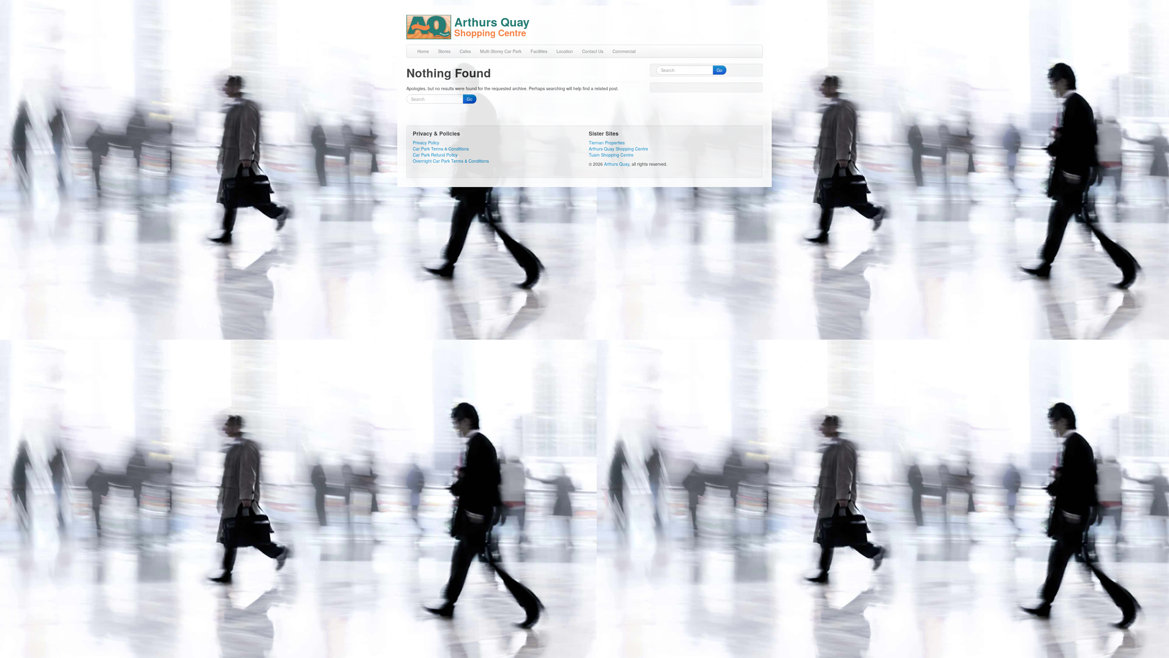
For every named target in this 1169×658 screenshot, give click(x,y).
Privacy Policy (426, 143)
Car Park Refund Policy (435, 155)
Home (423, 51)
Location (564, 51)
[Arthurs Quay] (430, 26)
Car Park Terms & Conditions (441, 149)
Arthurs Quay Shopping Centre (618, 149)
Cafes (465, 51)
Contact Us (592, 51)
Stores (444, 51)
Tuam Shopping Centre (611, 155)
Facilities (539, 51)
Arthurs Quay (616, 164)
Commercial (624, 51)
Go (469, 99)
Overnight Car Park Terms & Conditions (451, 161)
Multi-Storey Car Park (500, 51)
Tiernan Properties (607, 143)
